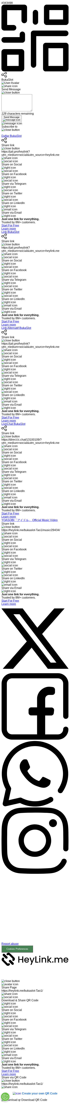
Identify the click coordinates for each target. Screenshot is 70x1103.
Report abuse (10, 943)
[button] (35, 914)
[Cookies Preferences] (5, 1096)
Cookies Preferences (17, 949)
